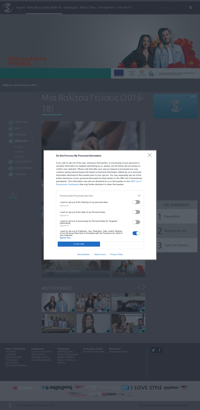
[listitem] (100, 195)
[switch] (136, 202)
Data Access (100, 254)
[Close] (150, 156)
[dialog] (100, 205)
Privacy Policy (116, 254)
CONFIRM (78, 244)
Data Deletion (83, 254)
